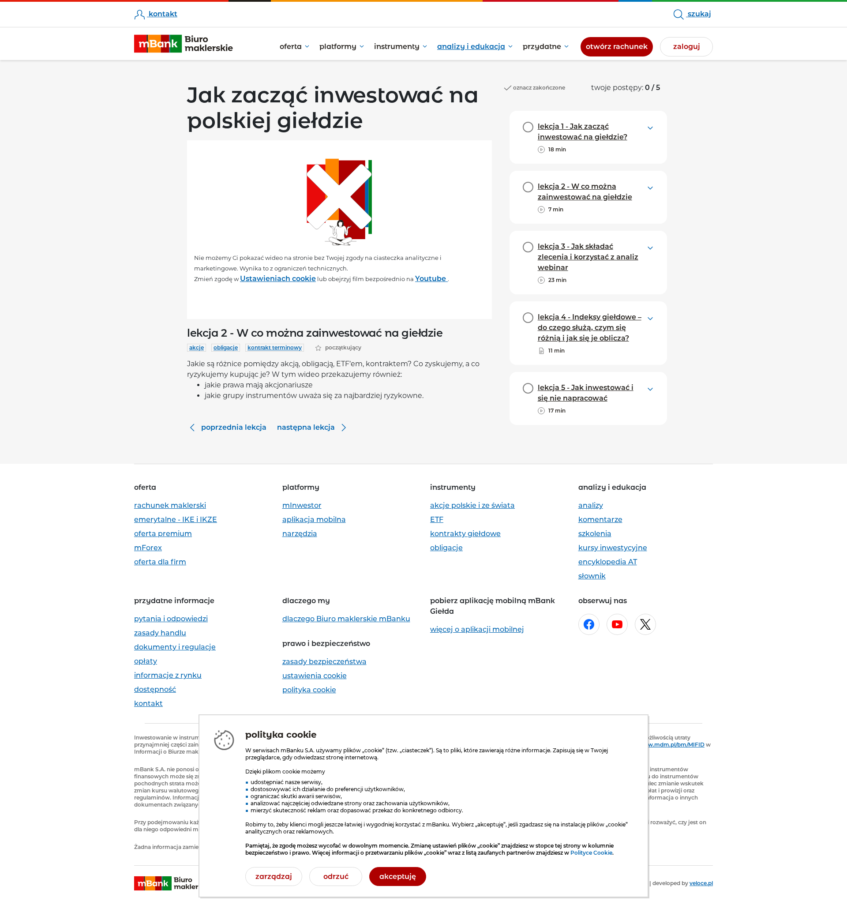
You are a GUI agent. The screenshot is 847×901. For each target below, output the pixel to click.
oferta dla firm (160, 562)
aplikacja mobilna (314, 519)
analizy (590, 505)
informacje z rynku (168, 675)
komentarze (600, 519)
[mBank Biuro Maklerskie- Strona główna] (183, 44)
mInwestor (302, 505)
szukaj (698, 14)
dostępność (155, 689)
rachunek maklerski (170, 505)
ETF (436, 519)
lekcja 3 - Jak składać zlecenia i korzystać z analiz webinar (588, 257)
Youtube (431, 278)
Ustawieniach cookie (278, 278)
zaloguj (686, 46)
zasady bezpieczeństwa (324, 661)
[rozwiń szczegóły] (650, 127)
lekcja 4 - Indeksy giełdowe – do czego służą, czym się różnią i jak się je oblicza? (589, 327)
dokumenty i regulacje (175, 647)
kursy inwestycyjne (612, 548)
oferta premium (163, 533)
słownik (592, 576)
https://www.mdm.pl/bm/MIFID (662, 744)
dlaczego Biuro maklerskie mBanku (346, 619)
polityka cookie (309, 690)
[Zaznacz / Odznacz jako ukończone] (528, 127)
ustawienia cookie (314, 676)
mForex (148, 548)
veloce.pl (701, 883)
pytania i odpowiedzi (171, 619)
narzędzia (299, 533)
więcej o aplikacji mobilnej (477, 629)
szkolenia (594, 533)
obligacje (446, 548)
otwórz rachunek (619, 46)
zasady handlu (160, 633)
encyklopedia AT (607, 562)
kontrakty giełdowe (465, 533)
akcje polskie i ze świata (472, 505)
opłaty (145, 661)
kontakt (162, 14)
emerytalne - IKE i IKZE (175, 519)
